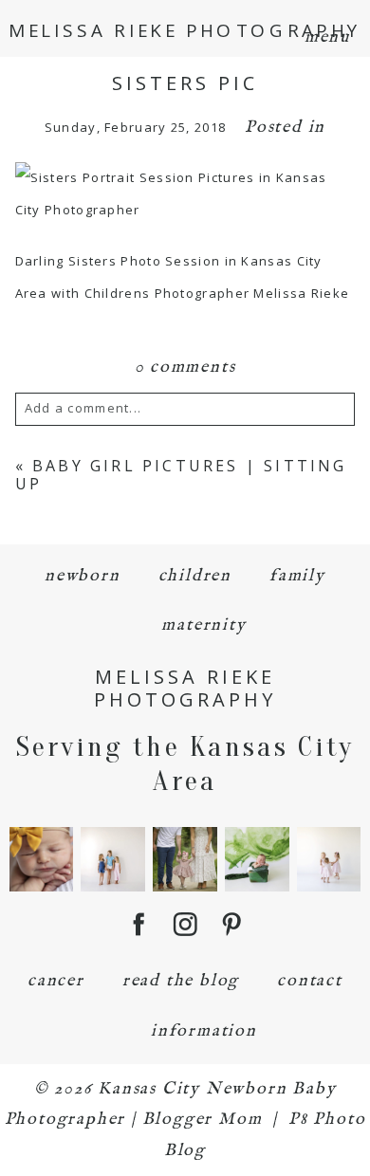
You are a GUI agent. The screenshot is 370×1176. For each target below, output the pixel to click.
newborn (82, 576)
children (194, 576)
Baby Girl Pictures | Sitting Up (181, 474)
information (204, 1031)
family (297, 576)
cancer (56, 981)
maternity (203, 625)
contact (309, 981)
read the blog (180, 981)
